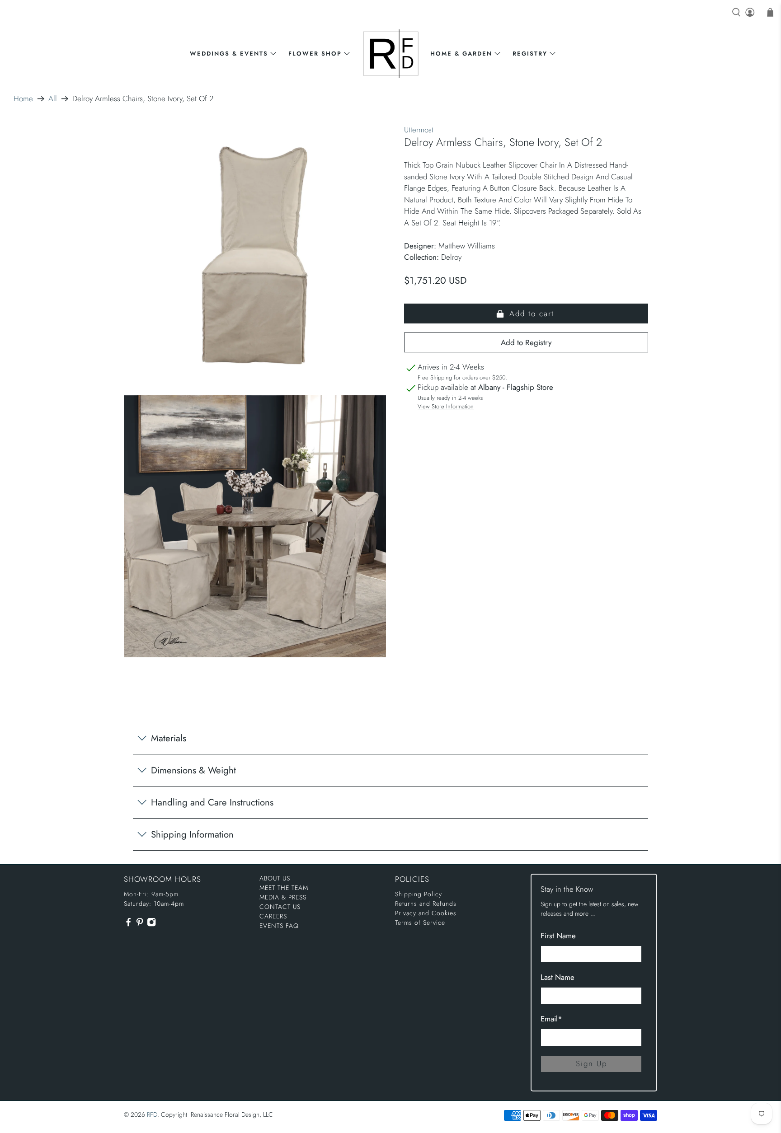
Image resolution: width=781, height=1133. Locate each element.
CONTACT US (280, 906)
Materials (168, 738)
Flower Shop (315, 53)
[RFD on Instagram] (151, 924)
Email (551, 1018)
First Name (558, 935)
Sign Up (591, 1063)
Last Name (557, 977)
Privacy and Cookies (425, 913)
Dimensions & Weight (193, 770)
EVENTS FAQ (279, 925)
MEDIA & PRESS (282, 897)
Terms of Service (420, 922)
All (52, 99)
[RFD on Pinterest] (139, 924)
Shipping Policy (418, 894)
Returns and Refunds (425, 903)
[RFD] (390, 53)
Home (23, 99)
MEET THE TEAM (283, 887)
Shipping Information (192, 834)
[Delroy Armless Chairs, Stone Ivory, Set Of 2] (255, 255)
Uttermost (418, 129)
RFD (152, 1114)
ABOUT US (274, 878)
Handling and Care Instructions (212, 802)
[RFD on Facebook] (128, 924)
